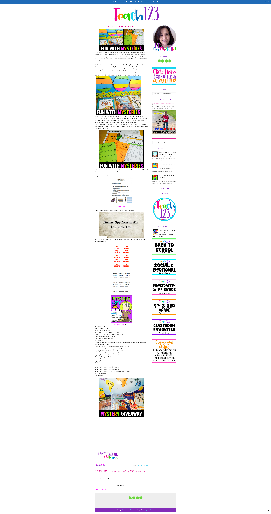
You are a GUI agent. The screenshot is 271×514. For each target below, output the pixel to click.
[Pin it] (144, 465)
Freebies (155, 2)
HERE (111, 447)
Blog (147, 2)
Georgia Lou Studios (149, 510)
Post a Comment (101, 489)
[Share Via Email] (147, 465)
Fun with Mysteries (100, 465)
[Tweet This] (139, 465)
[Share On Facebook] (141, 465)
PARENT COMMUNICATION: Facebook (163, 103)
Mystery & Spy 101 (119, 324)
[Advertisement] (164, 377)
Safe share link (103, 236)
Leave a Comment (99, 464)
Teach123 (124, 510)
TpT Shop (123, 2)
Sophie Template (132, 510)
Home (114, 2)
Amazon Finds (136, 2)
